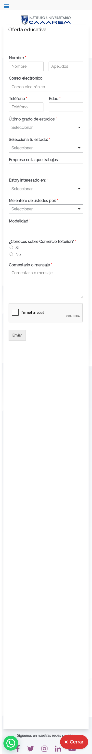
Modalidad (19, 221)
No (18, 254)
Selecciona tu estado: (29, 139)
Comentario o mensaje (30, 265)
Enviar (17, 335)
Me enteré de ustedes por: (33, 200)
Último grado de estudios (33, 119)
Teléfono (18, 98)
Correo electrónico (27, 78)
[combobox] (46, 147)
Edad (55, 98)
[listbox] (46, 127)
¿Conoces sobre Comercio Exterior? (42, 241)
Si (17, 247)
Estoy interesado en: (28, 180)
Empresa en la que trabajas (33, 159)
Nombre (17, 57)
